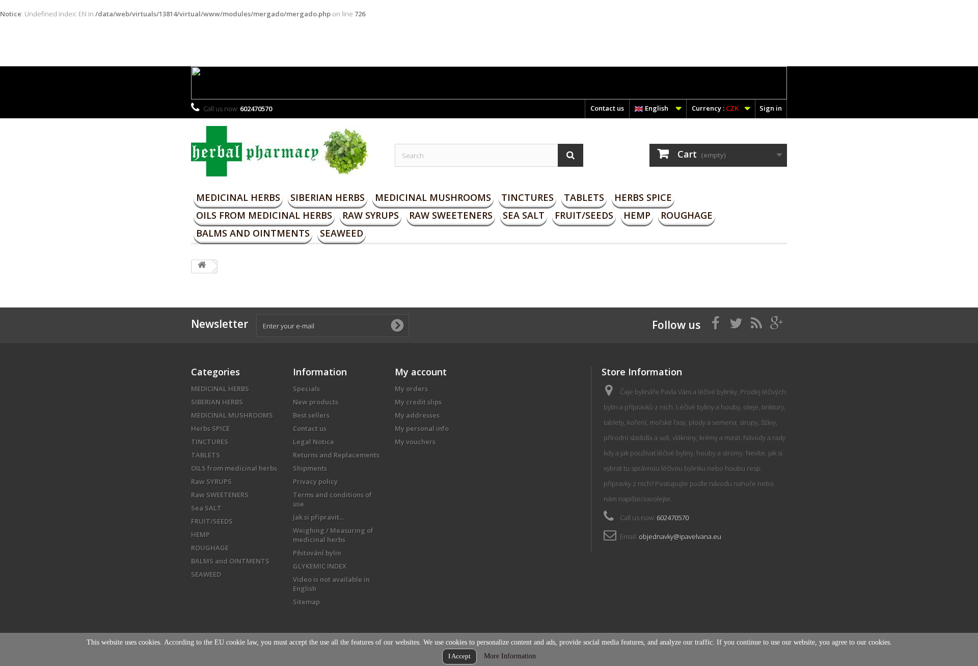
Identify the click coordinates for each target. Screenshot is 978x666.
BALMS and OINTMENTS (253, 233)
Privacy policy (315, 481)
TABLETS (584, 197)
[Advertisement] (185, 41)
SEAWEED (341, 233)
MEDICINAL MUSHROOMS (433, 197)
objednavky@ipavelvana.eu (680, 536)
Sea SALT (524, 215)
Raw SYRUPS (370, 215)
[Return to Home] (201, 266)
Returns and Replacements (336, 454)
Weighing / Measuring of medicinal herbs (333, 535)
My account (421, 372)
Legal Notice (313, 441)
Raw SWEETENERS (451, 215)
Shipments (310, 468)
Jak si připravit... (318, 517)
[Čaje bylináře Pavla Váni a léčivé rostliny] (285, 151)
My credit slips (418, 401)
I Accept (459, 656)
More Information (510, 656)
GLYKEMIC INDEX (319, 566)
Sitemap (306, 601)
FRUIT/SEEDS (584, 215)
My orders (411, 388)
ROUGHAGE (687, 215)
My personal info (422, 428)
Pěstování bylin (317, 552)
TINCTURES (527, 197)
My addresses (417, 415)
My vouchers (415, 441)
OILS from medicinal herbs (264, 215)
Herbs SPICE (643, 197)
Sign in (770, 108)
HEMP (636, 215)
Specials (306, 388)
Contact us (607, 108)
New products (315, 401)
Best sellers (311, 415)
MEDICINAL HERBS (238, 197)
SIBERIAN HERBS (327, 197)
